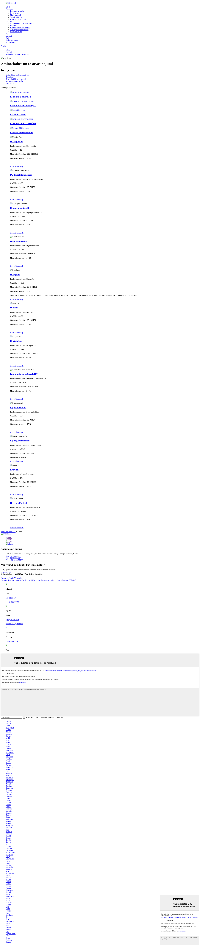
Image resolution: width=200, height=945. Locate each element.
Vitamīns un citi (16, 32)
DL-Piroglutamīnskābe (21, 175)
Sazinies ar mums (12, 40)
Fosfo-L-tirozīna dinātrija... (23, 105)
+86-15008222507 (12, 641)
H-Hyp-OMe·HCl (18, 503)
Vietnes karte (19, 578)
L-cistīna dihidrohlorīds (21, 132)
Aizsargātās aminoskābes (19, 30)
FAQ (7, 38)
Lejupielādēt (10, 42)
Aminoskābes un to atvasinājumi (22, 23)
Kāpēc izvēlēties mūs (18, 19)
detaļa (21, 166)
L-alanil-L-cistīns (18, 114)
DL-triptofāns (16, 141)
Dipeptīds (13, 25)
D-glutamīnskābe (18, 241)
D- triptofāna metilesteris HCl (24, 374)
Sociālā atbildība (16, 17)
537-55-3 (72, 580)
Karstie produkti (7, 578)
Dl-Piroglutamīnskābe (16, 580)
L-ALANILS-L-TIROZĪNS (23, 123)
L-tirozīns (14, 470)
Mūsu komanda (16, 15)
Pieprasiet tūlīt (6, 572)
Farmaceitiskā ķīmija (32, 580)
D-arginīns (15, 274)
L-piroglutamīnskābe (20, 440)
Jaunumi (9, 36)
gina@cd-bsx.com (12, 556)
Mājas (8, 7)
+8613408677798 (12, 602)
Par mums (9, 9)
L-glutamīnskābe (18, 407)
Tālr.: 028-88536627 (13, 558)
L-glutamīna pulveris (48, 580)
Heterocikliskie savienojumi (20, 28)
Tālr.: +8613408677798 (14, 560)
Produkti (9, 21)
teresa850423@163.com (14, 624)
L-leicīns (4, 580)
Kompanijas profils (17, 11)
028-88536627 (11, 598)
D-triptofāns (16, 341)
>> (14, 532)
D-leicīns (14, 307)
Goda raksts (14, 13)
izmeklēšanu (14, 166)
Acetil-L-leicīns (62, 580)
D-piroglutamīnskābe (20, 208)
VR (7, 34)
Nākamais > (9, 532)
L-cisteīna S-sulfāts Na (20, 97)
